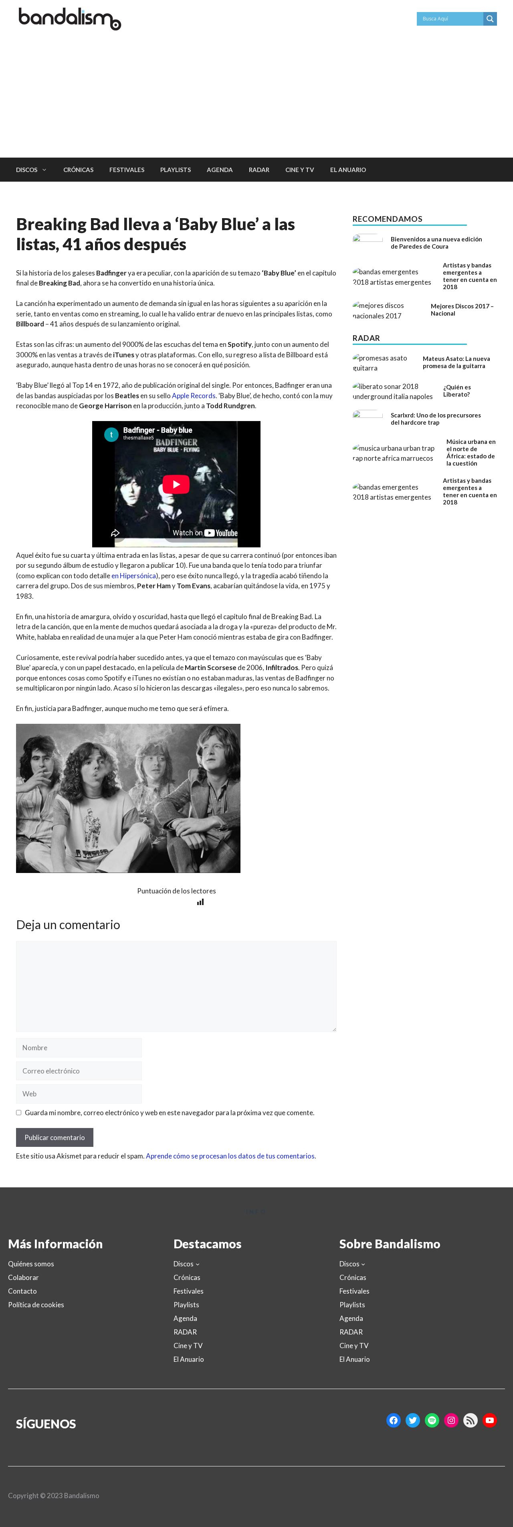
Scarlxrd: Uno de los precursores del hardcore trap (436, 418)
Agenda (220, 169)
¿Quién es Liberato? (457, 390)
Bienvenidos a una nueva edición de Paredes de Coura (436, 242)
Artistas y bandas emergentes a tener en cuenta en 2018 (470, 275)
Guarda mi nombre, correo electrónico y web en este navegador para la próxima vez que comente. (170, 1112)
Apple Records (194, 395)
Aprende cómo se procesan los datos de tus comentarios (230, 1156)
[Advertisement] (256, 97)
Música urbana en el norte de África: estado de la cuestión (471, 452)
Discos (26, 169)
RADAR (259, 169)
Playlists (175, 169)
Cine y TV (299, 169)
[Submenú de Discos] (198, 1264)
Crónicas (78, 169)
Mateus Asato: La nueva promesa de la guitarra (456, 362)
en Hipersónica (133, 575)
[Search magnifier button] (490, 19)
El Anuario (348, 169)
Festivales (126, 169)
